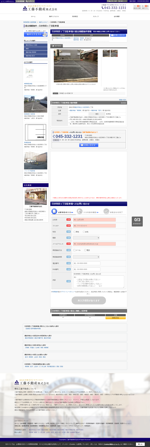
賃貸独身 (53, 426)
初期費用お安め (44, 426)
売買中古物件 (100, 423)
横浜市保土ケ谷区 (62, 38)
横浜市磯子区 (38, 338)
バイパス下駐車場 (29, 171)
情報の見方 (122, 100)
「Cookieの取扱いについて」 (111, 444)
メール (78, 250)
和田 (69, 38)
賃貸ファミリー (62, 426)
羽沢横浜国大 (51, 366)
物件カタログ (80, 423)
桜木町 (78, 432)
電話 (88, 250)
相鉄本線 (76, 38)
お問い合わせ (50, 423)
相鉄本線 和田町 (31, 52)
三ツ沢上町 (42, 366)
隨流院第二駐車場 (29, 114)
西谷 (40, 357)
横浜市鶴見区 (29, 338)
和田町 (82, 38)
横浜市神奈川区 (70, 430)
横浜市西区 (61, 430)
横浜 (35, 432)
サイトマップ (70, 423)
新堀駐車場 (27, 142)
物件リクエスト (40, 423)
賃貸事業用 (33, 426)
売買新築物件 (90, 423)
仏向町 (37, 347)
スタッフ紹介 (60, 423)
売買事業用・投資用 (112, 423)
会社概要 (23, 423)
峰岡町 (46, 347)
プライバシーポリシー (68, 292)
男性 (77, 232)
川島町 (27, 347)
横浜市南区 (45, 430)
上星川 (36, 357)
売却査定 (30, 423)
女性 (86, 232)
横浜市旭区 (47, 338)
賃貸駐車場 (25, 426)
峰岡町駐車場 (28, 83)
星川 (81, 40)
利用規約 (55, 292)
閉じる (140, 444)
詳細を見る (115, 318)
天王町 (63, 432)
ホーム (17, 423)
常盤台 (32, 347)
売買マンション (125, 423)
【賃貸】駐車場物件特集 (33, 328)
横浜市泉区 (79, 430)
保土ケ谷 (58, 432)
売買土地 (17, 426)
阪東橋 (72, 432)
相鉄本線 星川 (30, 56)
